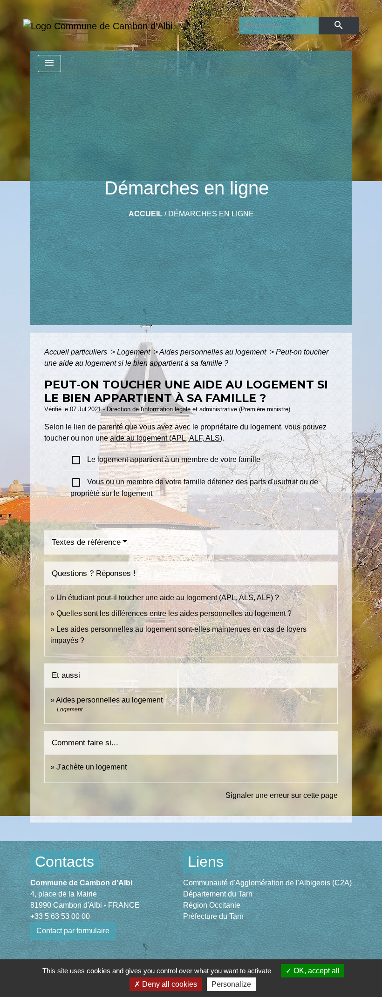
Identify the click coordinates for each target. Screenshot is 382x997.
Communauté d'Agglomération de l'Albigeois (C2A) (267, 883)
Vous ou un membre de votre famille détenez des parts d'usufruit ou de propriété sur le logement (194, 487)
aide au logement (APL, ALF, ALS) (166, 438)
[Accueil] (97, 25)
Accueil (146, 214)
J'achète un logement (91, 767)
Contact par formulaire (72, 931)
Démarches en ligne (211, 214)
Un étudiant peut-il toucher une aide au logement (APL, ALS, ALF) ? (167, 598)
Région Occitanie (211, 905)
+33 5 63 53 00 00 (60, 916)
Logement (134, 352)
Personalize (231, 984)
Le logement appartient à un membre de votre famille (165, 460)
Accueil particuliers (76, 352)
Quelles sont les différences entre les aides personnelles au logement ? (174, 613)
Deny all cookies (168, 984)
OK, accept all (316, 971)
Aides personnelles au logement (213, 352)
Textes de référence (86, 542)
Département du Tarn (217, 894)
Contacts (64, 861)
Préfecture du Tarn (213, 916)
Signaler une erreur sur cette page (281, 795)
